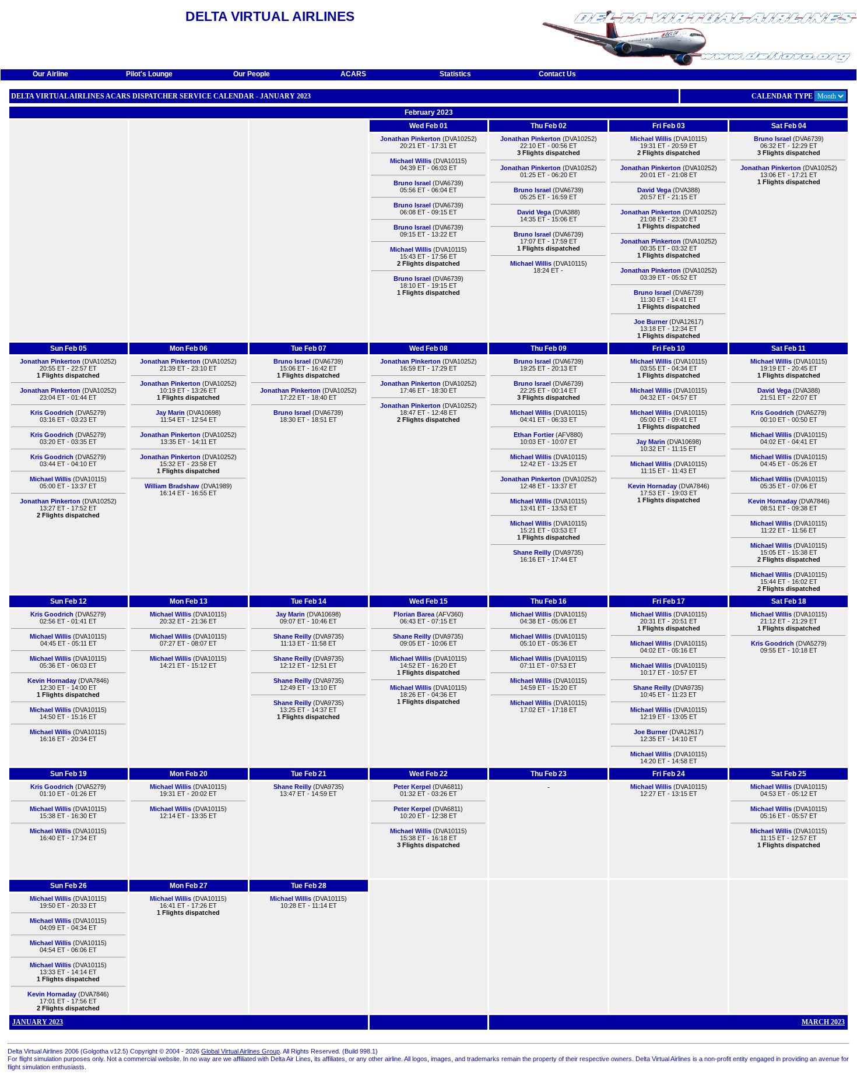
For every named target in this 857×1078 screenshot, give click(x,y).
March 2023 (823, 1022)
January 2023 (37, 1022)
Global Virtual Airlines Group (240, 1051)
